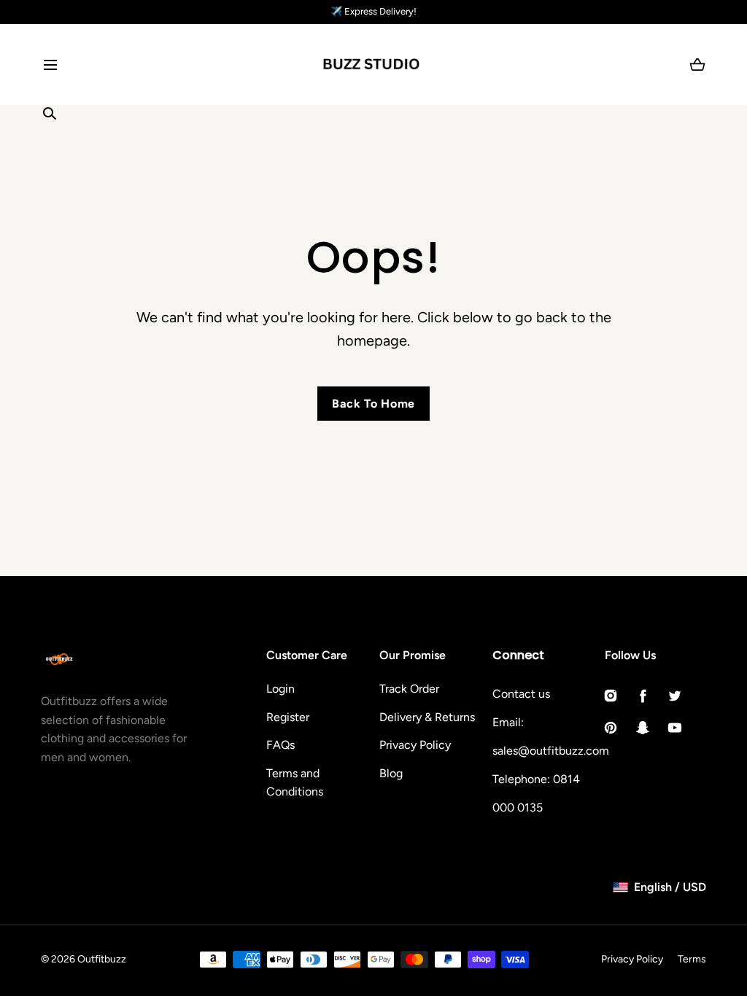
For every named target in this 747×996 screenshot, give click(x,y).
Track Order (409, 689)
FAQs (280, 745)
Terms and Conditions (294, 782)
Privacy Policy (415, 745)
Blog (391, 773)
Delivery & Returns (427, 717)
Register (287, 717)
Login (280, 689)
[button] (50, 64)
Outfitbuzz (101, 959)
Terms (692, 959)
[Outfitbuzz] (373, 64)
